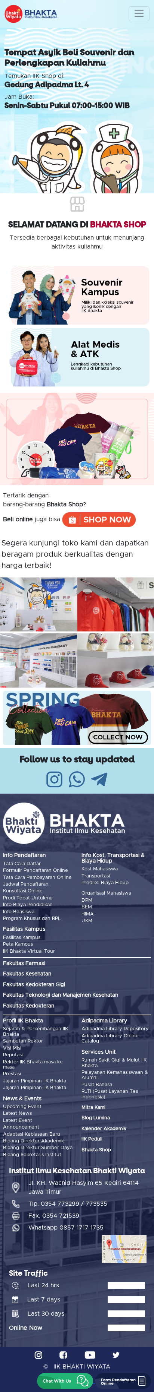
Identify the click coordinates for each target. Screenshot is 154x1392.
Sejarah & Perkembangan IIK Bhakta (35, 1031)
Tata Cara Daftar (22, 863)
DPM (86, 900)
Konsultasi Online (23, 891)
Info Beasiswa (18, 911)
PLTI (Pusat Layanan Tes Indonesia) (109, 1094)
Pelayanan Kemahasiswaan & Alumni (114, 1075)
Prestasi (12, 1074)
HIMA (87, 914)
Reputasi (13, 1055)
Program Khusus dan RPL (32, 918)
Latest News (17, 1113)
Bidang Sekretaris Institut (32, 1154)
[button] (65, 1381)
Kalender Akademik (103, 1128)
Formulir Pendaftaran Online (35, 870)
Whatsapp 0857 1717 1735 (66, 1228)
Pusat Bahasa (96, 1084)
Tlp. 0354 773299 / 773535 (67, 1204)
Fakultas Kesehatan (27, 974)
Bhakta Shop (96, 1150)
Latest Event (17, 1120)
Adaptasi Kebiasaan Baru (31, 1134)
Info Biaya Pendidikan (28, 904)
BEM (86, 907)
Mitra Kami (93, 1107)
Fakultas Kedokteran (28, 1006)
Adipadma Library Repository (115, 1028)
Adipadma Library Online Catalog (110, 1039)
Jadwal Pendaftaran (26, 884)
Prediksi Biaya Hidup (105, 882)
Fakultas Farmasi (24, 963)
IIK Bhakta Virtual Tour (29, 951)
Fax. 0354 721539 (53, 1216)
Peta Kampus (18, 944)
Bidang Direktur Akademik (33, 1141)
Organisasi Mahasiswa (106, 893)
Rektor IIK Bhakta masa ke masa (33, 1065)
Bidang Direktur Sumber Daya (38, 1147)
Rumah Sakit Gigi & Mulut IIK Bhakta (114, 1063)
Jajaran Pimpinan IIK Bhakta (34, 1081)
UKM (86, 920)
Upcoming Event (22, 1106)
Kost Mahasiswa (99, 869)
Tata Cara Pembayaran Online (37, 877)
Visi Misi (12, 1048)
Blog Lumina (95, 1118)
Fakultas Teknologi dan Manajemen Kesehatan (60, 995)
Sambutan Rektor (23, 1041)
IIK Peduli (91, 1139)
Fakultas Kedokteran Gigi (34, 984)
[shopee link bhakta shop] (99, 519)
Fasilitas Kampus (21, 937)
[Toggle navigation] (139, 13)
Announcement (21, 1127)
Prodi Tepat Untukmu (28, 898)
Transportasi (95, 876)
